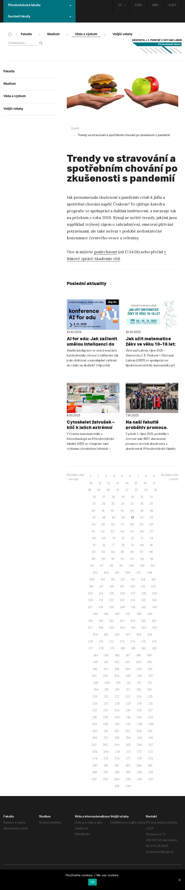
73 (141, 538)
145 (106, 614)
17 (154, 483)
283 (127, 765)
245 (105, 724)
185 (106, 655)
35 (113, 504)
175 (143, 642)
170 (90, 642)
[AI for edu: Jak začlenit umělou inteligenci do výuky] (93, 314)
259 (128, 738)
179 (112, 648)
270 (117, 752)
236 (139, 710)
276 (117, 758)
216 (117, 689)
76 (103, 545)
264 (116, 745)
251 (106, 731)
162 (144, 628)
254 (138, 731)
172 (111, 642)
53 (151, 517)
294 (116, 779)
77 (113, 545)
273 (150, 752)
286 (94, 772)
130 (90, 600)
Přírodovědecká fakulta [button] (24, 6)
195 (149, 662)
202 (94, 676)
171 (101, 642)
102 (153, 566)
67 (151, 531)
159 (111, 628)
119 (122, 586)
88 (151, 552)
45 (141, 511)
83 (103, 552)
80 (142, 545)
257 (106, 738)
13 (117, 483)
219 (149, 689)
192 (117, 662)
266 (139, 745)
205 (128, 676)
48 (103, 517)
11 (100, 483)
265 (128, 745)
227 (106, 703)
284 (138, 765)
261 (150, 738)
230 (139, 703)
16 (145, 483)
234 (116, 710)
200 (139, 669)
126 (122, 593)
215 (106, 689)
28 (113, 497)
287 (106, 772)
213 (150, 683)
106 (128, 573)
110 (103, 579)
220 (94, 696)
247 (128, 724)
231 (150, 703)
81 (151, 545)
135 (143, 600)
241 (128, 717)
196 (95, 669)
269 (106, 752)
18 (89, 490)
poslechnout (105, 251)
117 (102, 586)
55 (103, 524)
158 (101, 628)
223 (127, 696)
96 (92, 566)
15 (136, 483)
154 (133, 621)
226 (94, 703)
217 (128, 689)
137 (90, 607)
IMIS (155, 6)
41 (103, 511)
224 (138, 696)
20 (108, 490)
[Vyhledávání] (41, 43)
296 (139, 779)
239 (105, 717)
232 (94, 710)
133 (122, 600)
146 (117, 614)
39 (151, 504)
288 (117, 772)
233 (105, 710)
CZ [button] (120, 6)
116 (91, 586)
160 (122, 628)
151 (101, 621)
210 (118, 683)
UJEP (172, 6)
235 (128, 710)
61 (93, 531)
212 (139, 683)
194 (138, 662)
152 (111, 621)
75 (94, 545)
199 (127, 669)
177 (91, 648)
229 (128, 703)
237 (150, 710)
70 (113, 538)
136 (154, 600)
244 (94, 724)
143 (155, 607)
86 (132, 552)
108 (150, 573)
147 (128, 614)
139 (111, 607)
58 (132, 524)
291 (150, 772)
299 (128, 786)
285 (150, 765)
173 (122, 642)
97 (101, 566)
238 (94, 717)
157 (90, 628)
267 (150, 745)
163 (155, 628)
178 (101, 648)
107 (139, 573)
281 (106, 765)
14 (126, 483)
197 (106, 669)
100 (131, 566)
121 (143, 586)
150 (90, 621)
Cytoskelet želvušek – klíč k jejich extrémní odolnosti (91, 427)
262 (94, 745)
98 (111, 566)
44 (132, 511)
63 (112, 531)
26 (94, 497)
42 (112, 511)
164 (95, 635)
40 (93, 511)
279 (150, 758)
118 (112, 586)
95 (151, 559)
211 (129, 683)
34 (103, 504)
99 (121, 566)
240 (117, 717)
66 (142, 531)
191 (106, 662)
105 (117, 573)
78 (122, 545)
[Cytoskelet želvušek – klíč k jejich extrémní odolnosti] (93, 398)
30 (132, 497)
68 (94, 538)
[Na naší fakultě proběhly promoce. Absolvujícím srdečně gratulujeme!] (152, 398)
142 (144, 607)
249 (151, 724)
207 (150, 676)
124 (101, 593)
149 (150, 614)
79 (132, 545)
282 (116, 765)
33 (93, 504)
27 (103, 497)
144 (95, 614)
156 (154, 621)
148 (139, 614)
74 (151, 538)
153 (122, 621)
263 (105, 745)
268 (94, 752)
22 (126, 490)
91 (112, 559)
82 (93, 552)
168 (139, 635)
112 (123, 579)
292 (94, 779)
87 (141, 552)
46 (151, 511)
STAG (138, 6)
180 (123, 648)
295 (128, 779)
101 (142, 566)
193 (127, 662)
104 (106, 573)
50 (123, 517)
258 (117, 738)
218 (138, 689)
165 (106, 635)
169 (150, 635)
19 (98, 490)
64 (122, 531)
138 (101, 607)
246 (117, 724)
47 (94, 517)
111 (113, 579)
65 (132, 531)
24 (146, 490)
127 (133, 593)
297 (150, 779)
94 (142, 559)
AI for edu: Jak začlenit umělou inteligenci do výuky (92, 344)
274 (94, 758)
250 (94, 731)
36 (122, 504)
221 (106, 696)
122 (153, 586)
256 (94, 738)
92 (122, 559)
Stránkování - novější (75, 477)
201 (150, 669)
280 (94, 765)
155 (143, 621)
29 (123, 497)
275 (106, 758)
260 (139, 738)
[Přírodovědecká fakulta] (10, 33)
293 (105, 779)
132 (111, 600)
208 (95, 683)
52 (141, 517)
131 (101, 600)
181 (133, 648)
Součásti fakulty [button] (19, 17)
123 (90, 593)
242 (139, 717)
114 (143, 579)
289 (128, 772)
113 (133, 579)
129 (154, 593)
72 (132, 538)
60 (151, 524)
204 (116, 676)
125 (112, 593)
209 (107, 683)
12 (108, 483)
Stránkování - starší (169, 477)
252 (116, 731)
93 (132, 559)
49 (113, 517)
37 (132, 504)
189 (149, 655)
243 (150, 717)
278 (139, 758)
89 (93, 559)
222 (116, 696)
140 (122, 607)
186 (117, 655)
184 (96, 655)
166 (117, 635)
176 (154, 642)
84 (113, 552)
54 (93, 524)
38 (141, 504)
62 (102, 531)
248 (139, 724)
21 (117, 490)
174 (133, 642)
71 (123, 538)
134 (133, 600)
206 (139, 676)
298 (116, 786)
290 (139, 772)
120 (132, 586)
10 (91, 483)
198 (117, 669)
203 (105, 676)
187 (128, 655)
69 (104, 538)
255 (150, 731)
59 (141, 524)
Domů (75, 128)
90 (103, 559)
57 (122, 524)
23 (136, 490)
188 (138, 655)
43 (122, 511)
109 (92, 579)
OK (92, 882)
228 (117, 703)
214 (96, 689)
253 (127, 731)
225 (150, 696)
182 (144, 648)
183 (154, 648)
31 (142, 497)
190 (95, 662)
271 (128, 752)
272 (139, 752)
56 (113, 524)
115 (153, 579)
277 (128, 758)
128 (144, 593)
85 (122, 552)
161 (133, 628)
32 (151, 497)
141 (133, 607)
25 (155, 490)
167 (128, 635)
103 (95, 573)
